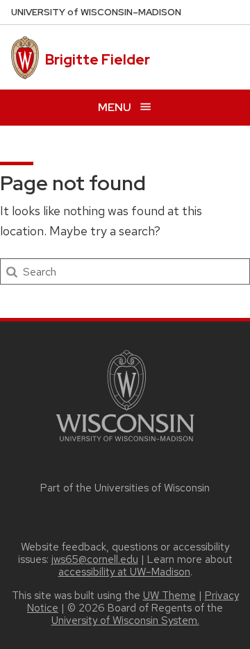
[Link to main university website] (125, 444)
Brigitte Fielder (97, 60)
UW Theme (169, 595)
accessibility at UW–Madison (124, 572)
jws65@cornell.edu (94, 559)
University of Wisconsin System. (125, 620)
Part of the (125, 488)
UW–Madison (96, 12)
